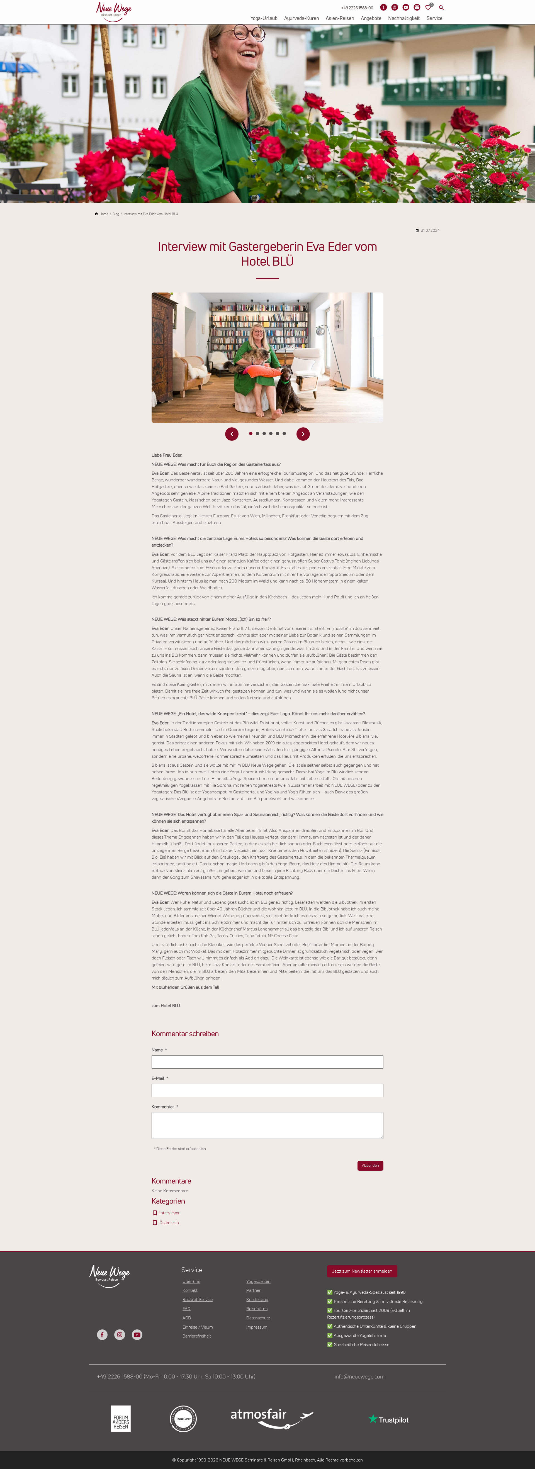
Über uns (191, 1281)
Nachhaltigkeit (404, 18)
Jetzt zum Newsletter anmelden (362, 1271)
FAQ (187, 1309)
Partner (253, 1290)
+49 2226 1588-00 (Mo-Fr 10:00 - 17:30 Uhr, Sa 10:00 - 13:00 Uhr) (176, 1377)
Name (158, 1050)
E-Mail (158, 1078)
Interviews (169, 1213)
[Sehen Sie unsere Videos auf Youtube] (405, 7)
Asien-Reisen (340, 18)
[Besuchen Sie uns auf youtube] (137, 1334)
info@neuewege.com (360, 1377)
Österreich (169, 1222)
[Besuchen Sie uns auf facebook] (102, 1334)
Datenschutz (258, 1318)
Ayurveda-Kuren (301, 18)
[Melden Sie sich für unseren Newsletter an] (417, 7)
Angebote (371, 18)
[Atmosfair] (272, 1418)
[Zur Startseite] (114, 12)
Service (434, 18)
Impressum (257, 1327)
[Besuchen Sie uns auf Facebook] (383, 7)
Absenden (370, 1166)
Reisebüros (257, 1309)
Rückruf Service (198, 1299)
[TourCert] (182, 1419)
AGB (187, 1318)
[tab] (250, 433)
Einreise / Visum (198, 1327)
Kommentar (163, 1107)
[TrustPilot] (387, 1419)
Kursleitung (257, 1299)
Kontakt (190, 1290)
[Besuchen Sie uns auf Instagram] (394, 7)
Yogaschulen (258, 1281)
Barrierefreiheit (197, 1336)
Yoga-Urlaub (264, 18)
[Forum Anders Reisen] (120, 1419)
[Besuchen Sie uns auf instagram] (119, 1334)
